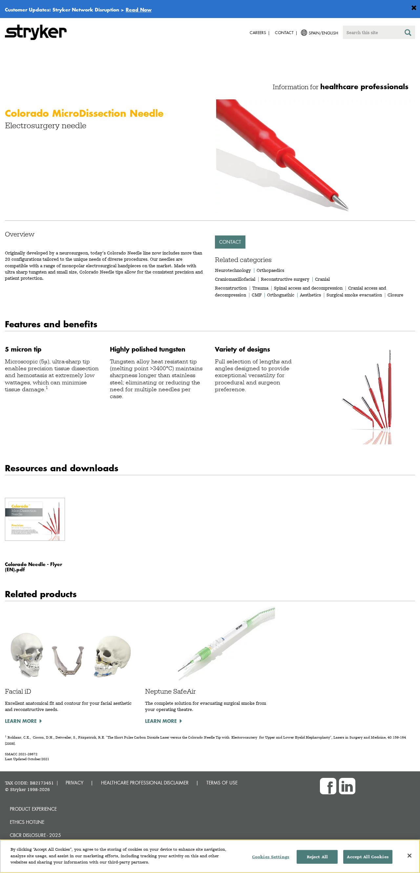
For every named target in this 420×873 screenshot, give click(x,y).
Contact (230, 242)
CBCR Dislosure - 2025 (35, 835)
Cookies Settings (270, 856)
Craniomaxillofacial (235, 279)
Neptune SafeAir (170, 691)
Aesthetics (310, 294)
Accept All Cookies (367, 856)
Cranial (322, 279)
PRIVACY (74, 783)
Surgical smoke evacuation (354, 294)
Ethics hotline (27, 822)
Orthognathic (280, 294)
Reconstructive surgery (285, 279)
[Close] (409, 855)
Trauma (260, 288)
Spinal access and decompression (308, 288)
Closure (395, 294)
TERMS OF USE (222, 783)
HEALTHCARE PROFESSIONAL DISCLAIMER (145, 783)
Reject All (317, 856)
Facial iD (18, 691)
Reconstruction (231, 288)
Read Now (139, 9)
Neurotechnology (233, 270)
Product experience (33, 809)
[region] (210, 856)
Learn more (21, 721)
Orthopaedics (270, 270)
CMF (257, 294)
